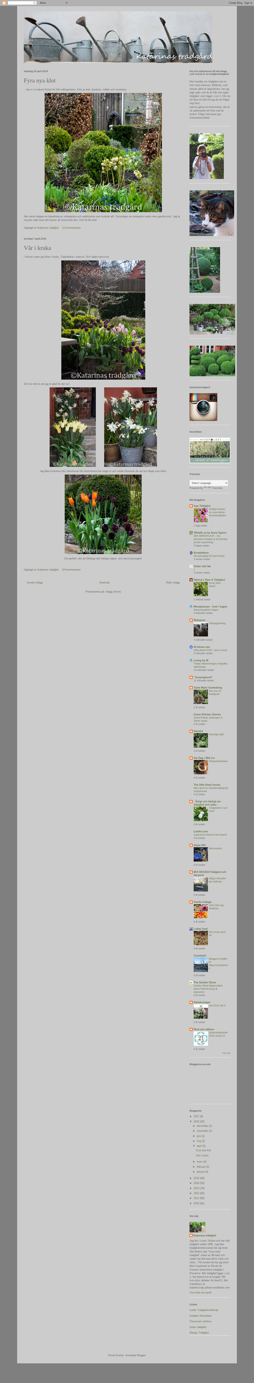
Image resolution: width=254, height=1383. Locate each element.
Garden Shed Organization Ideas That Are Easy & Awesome (208, 988)
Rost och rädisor (204, 1029)
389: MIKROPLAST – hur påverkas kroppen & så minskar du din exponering (211, 539)
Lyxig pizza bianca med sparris (210, 834)
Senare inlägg (34, 582)
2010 (197, 1203)
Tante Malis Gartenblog (208, 687)
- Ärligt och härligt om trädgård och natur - (207, 803)
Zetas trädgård (198, 1327)
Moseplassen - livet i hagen (210, 606)
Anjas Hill (200, 845)
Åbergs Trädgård (199, 1332)
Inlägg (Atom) (113, 591)
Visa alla (226, 1053)
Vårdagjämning (217, 623)
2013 (197, 1188)
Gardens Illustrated (200, 1315)
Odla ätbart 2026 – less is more (210, 650)
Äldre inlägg (173, 582)
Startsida (104, 582)
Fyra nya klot (40, 80)
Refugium (200, 620)
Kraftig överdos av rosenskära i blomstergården (217, 512)
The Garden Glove (205, 982)
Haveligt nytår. (216, 734)
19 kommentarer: (72, 569)
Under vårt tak (202, 566)
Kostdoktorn (201, 552)
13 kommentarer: (72, 227)
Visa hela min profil (201, 1292)
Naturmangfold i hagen (206, 609)
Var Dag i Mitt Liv (204, 757)
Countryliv (200, 955)
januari (201, 1171)
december (203, 1125)
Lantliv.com (201, 831)
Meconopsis (215, 848)
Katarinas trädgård (204, 1235)
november (203, 1130)
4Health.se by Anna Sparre (210, 532)
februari (201, 1166)
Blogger (141, 1355)
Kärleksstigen (202, 1002)
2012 (197, 1193)
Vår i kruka (37, 248)
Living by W (201, 660)
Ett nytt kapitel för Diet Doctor (209, 556)
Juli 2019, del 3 (217, 1005)
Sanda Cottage (203, 901)
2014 (197, 1183)
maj (199, 1140)
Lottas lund (201, 928)
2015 (197, 1178)
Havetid (198, 731)
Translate (217, 487)
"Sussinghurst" (203, 677)
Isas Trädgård (202, 505)
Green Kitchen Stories (207, 714)
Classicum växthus (201, 1321)
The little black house (207, 784)
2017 (197, 1116)
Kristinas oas (202, 646)
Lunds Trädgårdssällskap (204, 1310)
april (199, 1145)
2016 (197, 1121)
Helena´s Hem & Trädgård (209, 579)
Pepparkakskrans (218, 761)
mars (200, 1161)
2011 (197, 1198)
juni (199, 1135)
